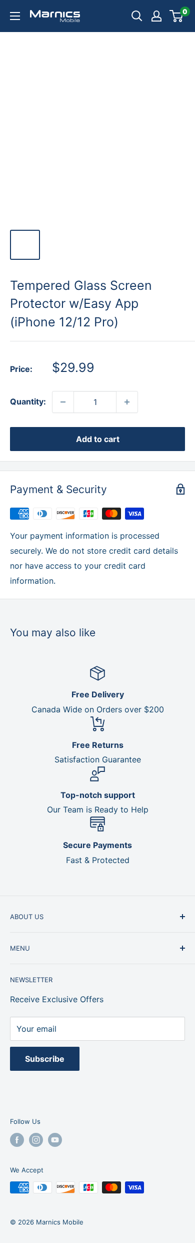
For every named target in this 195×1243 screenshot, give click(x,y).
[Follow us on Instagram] (36, 1140)
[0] (176, 16)
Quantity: (28, 401)
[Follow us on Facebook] (17, 1140)
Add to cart (98, 439)
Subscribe (44, 1059)
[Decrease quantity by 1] (63, 401)
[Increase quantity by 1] (127, 401)
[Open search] (137, 16)
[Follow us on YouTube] (55, 1140)
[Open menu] (15, 16)
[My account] (157, 16)
